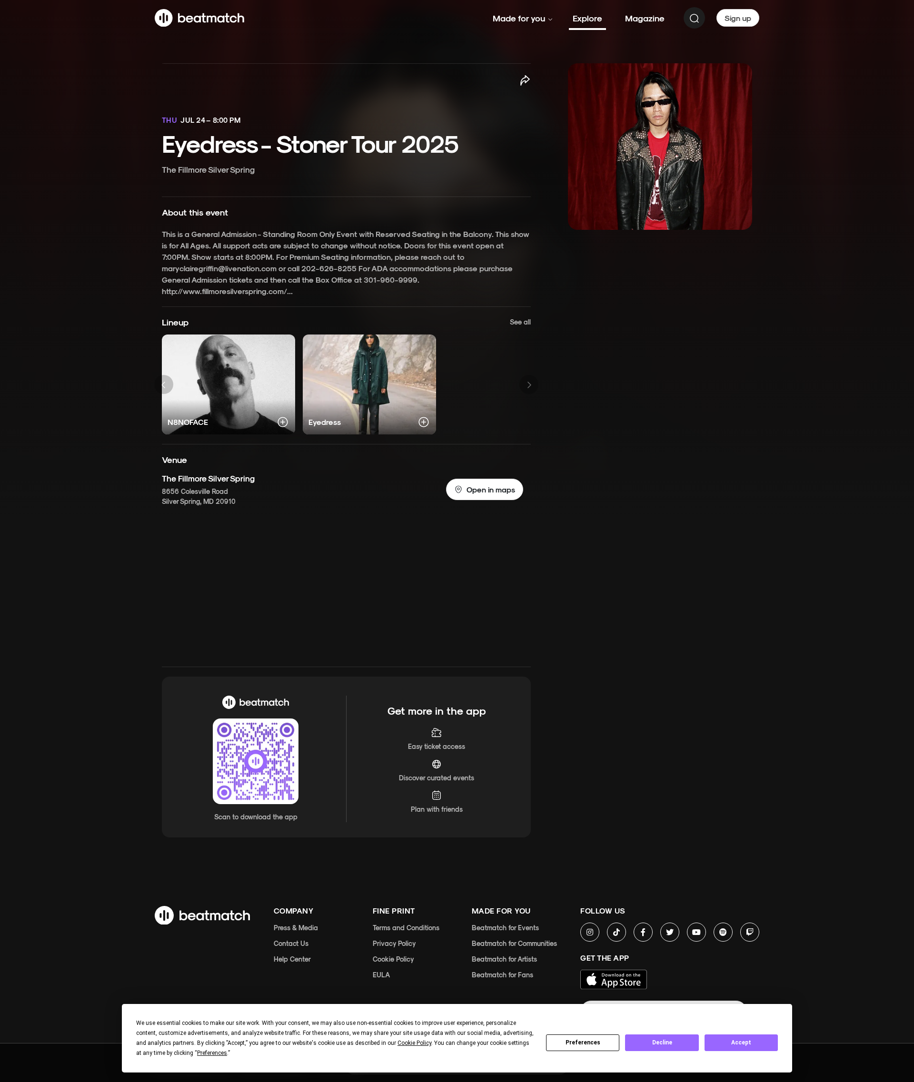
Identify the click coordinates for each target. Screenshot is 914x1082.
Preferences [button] (212, 1053)
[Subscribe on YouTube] (696, 932)
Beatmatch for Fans (502, 975)
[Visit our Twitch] (749, 932)
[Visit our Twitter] (669, 932)
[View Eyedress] (369, 384)
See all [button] (520, 321)
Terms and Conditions (406, 928)
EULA (381, 975)
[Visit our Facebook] (643, 932)
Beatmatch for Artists (504, 959)
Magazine (645, 18)
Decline (662, 1042)
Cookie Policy (393, 959)
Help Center (292, 959)
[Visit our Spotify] (723, 932)
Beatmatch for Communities (514, 943)
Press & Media (296, 928)
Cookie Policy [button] (414, 1043)
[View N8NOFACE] (228, 384)
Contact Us (291, 943)
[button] (484, 489)
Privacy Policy (394, 943)
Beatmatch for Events (505, 928)
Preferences (583, 1042)
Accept (741, 1042)
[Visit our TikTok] (616, 932)
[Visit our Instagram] (589, 932)
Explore (587, 18)
